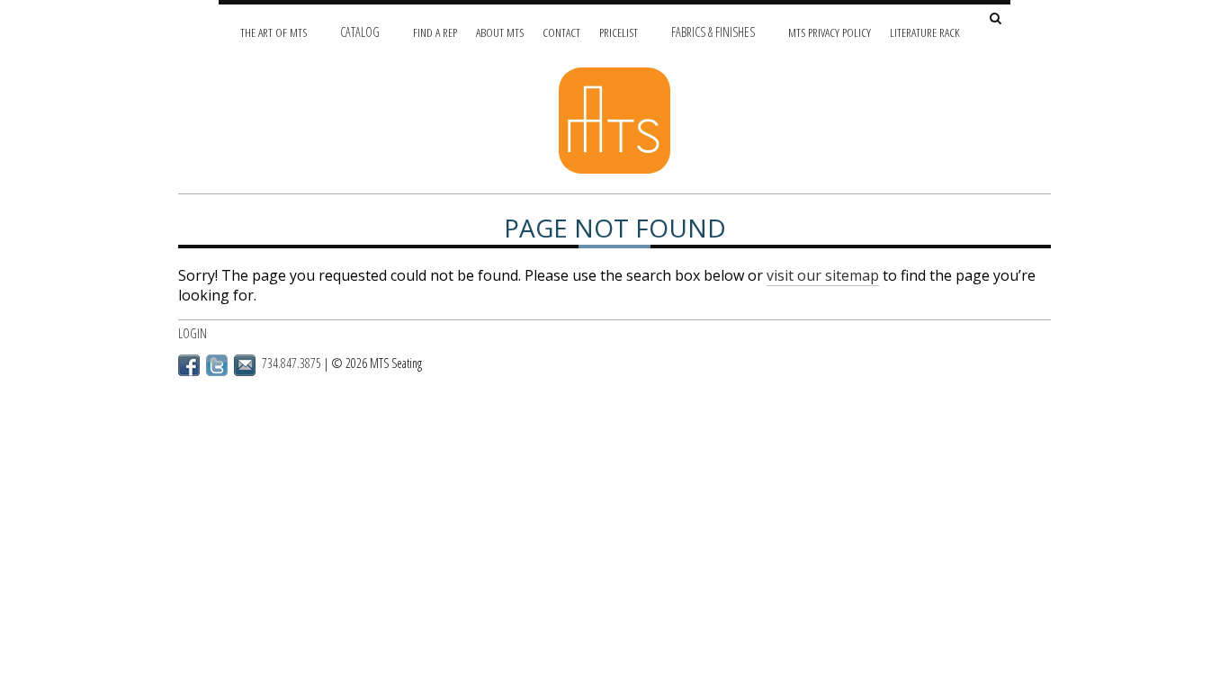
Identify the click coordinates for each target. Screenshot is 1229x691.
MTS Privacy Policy (829, 31)
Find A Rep (435, 31)
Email (245, 365)
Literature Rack (925, 31)
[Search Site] (995, 19)
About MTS (500, 31)
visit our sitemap (823, 275)
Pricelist (618, 31)
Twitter (217, 365)
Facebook (189, 365)
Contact (561, 31)
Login (192, 333)
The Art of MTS (273, 31)
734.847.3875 (291, 363)
